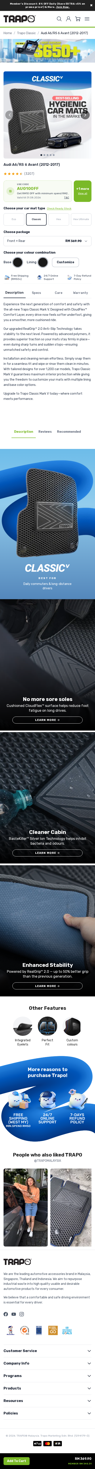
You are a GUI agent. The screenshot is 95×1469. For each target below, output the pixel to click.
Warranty (80, 293)
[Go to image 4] (50, 155)
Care (58, 293)
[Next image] (85, 115)
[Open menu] (87, 18)
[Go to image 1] (41, 155)
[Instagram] (21, 1314)
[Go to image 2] (44, 155)
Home (8, 33)
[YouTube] (13, 1314)
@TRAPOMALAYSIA (47, 1161)
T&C (66, 197)
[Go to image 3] (47, 155)
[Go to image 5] (54, 155)
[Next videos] (87, 1208)
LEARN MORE (47, 720)
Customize (65, 262)
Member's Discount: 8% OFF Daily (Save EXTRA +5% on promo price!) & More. (47, 5)
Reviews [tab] (45, 432)
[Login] (68, 18)
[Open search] (59, 18)
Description (14, 293)
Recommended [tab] (69, 432)
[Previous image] (9, 115)
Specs (36, 293)
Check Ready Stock (59, 208)
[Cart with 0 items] (77, 18)
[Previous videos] (8, 1208)
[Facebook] (6, 1314)
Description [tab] (23, 432)
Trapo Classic (26, 33)
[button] (38, 191)
